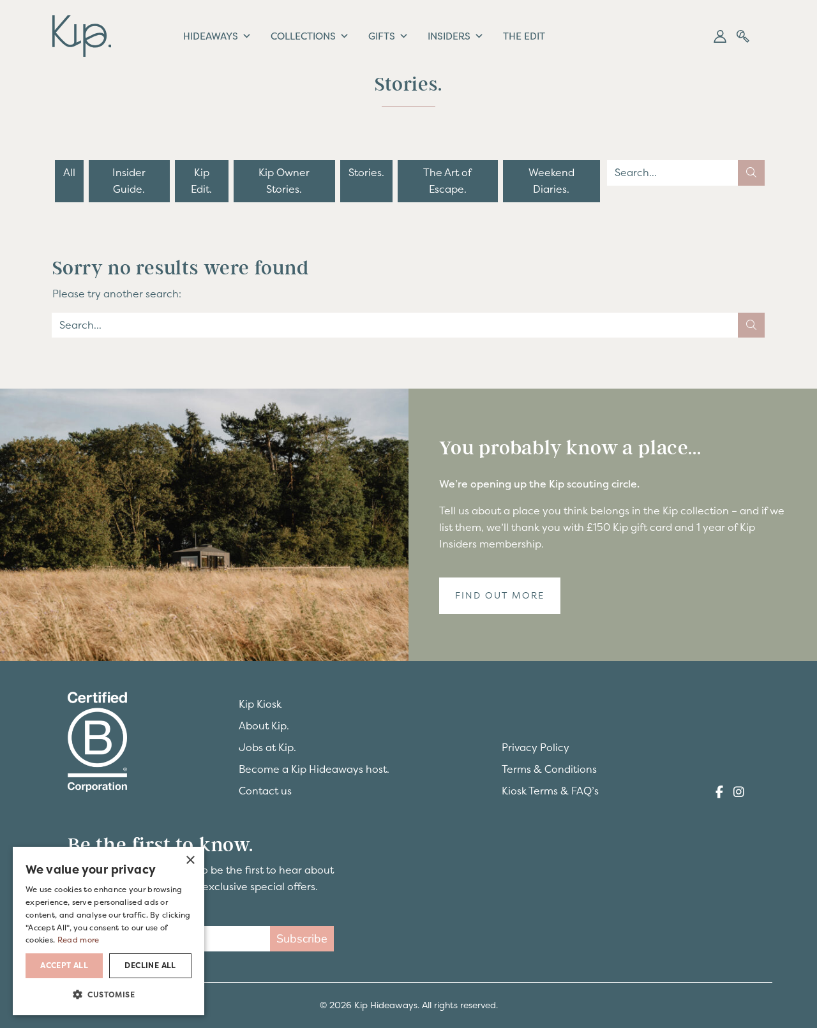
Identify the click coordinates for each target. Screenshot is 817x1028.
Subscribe (301, 938)
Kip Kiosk (260, 703)
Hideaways (210, 36)
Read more (78, 940)
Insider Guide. (129, 180)
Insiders (449, 36)
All (69, 172)
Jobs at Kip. (267, 747)
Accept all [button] (64, 965)
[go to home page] (81, 34)
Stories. (366, 172)
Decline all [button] (150, 965)
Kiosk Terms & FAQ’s (550, 790)
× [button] (190, 860)
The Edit (524, 36)
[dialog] (108, 931)
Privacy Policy (535, 747)
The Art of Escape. (447, 180)
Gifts (381, 36)
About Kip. (264, 725)
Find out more (499, 595)
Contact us (265, 790)
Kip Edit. (201, 180)
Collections (303, 36)
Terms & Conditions (549, 769)
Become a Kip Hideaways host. (314, 769)
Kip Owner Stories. (284, 180)
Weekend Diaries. (551, 180)
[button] (720, 36)
